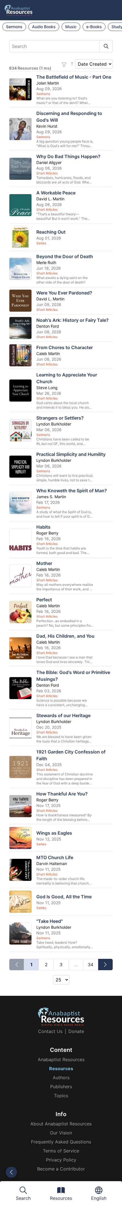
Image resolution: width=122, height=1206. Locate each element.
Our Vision (61, 1133)
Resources (61, 1068)
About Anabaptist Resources (61, 1124)
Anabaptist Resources (61, 1059)
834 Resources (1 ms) (30, 68)
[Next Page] (105, 964)
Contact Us (50, 1031)
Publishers (61, 1086)
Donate (76, 1031)
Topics (61, 1095)
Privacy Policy (61, 1160)
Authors (61, 1077)
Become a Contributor (61, 1169)
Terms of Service (61, 1151)
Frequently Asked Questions (61, 1142)
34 (90, 964)
